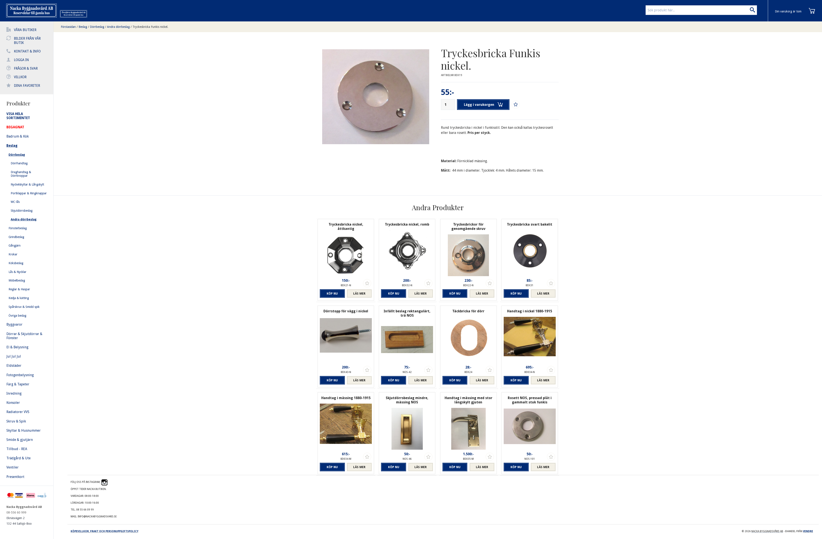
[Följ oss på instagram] (104, 482)
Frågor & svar (26, 68)
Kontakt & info (27, 51)
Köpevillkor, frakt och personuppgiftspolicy (104, 531)
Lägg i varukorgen (479, 105)
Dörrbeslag (97, 26)
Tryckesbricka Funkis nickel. (150, 26)
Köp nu (332, 293)
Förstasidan (68, 26)
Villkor (20, 77)
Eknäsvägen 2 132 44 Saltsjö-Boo (19, 520)
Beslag (83, 26)
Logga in (21, 60)
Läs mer (359, 293)
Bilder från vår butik (27, 40)
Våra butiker (25, 30)
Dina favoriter (27, 86)
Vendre (808, 531)
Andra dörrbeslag (118, 26)
